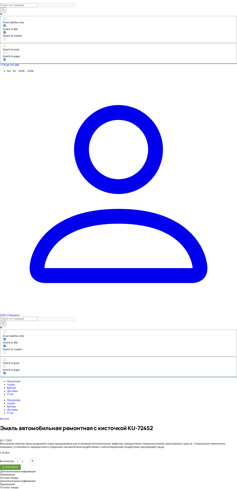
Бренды (11, 387)
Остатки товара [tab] (9, 477)
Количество (7, 461)
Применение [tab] (7, 474)
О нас (10, 394)
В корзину (10, 467)
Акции (11, 384)
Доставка (12, 390)
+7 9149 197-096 (9, 65)
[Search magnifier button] (3, 10)
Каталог (5, 418)
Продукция (13, 381)
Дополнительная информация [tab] (17, 471)
